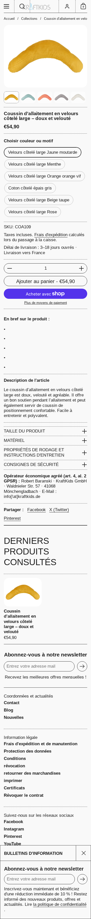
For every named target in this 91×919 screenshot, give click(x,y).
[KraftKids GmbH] (45, 6)
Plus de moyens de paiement (45, 303)
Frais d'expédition (50, 234)
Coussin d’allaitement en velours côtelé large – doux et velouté (23, 609)
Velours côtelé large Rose (32, 212)
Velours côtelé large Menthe (34, 164)
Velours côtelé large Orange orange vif (44, 176)
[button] (22, 6)
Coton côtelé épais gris (30, 188)
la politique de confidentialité (59, 904)
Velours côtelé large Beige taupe (38, 200)
